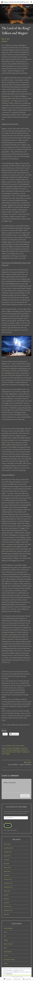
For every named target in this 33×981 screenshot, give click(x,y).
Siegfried (18, 752)
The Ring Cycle (25, 752)
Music (5, 947)
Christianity (8, 748)
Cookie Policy (9, 973)
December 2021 (8, 883)
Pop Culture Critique (9, 959)
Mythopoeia (18, 750)
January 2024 (7, 867)
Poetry (5, 955)
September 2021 (8, 887)
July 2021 (6, 895)
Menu (27, 6)
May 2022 (6, 875)
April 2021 (6, 902)
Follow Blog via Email (16, 807)
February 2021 (7, 906)
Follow (8, 825)
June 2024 (6, 859)
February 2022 (8, 879)
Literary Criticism (15, 745)
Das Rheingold (15, 748)
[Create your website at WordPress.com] (16, 2)
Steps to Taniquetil (9, 7)
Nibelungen (5, 752)
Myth (7, 750)
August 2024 (7, 855)
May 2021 (6, 898)
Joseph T (5, 41)
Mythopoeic (25, 750)
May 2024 (6, 863)
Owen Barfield (7, 951)
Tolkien (22, 745)
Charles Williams (8, 928)
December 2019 (8, 910)
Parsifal (14, 752)
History (22, 748)
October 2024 (7, 852)
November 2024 (8, 848)
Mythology (11, 750)
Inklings (9, 745)
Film (5, 936)
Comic (5, 932)
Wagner (8, 753)
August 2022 (7, 871)
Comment (25, 795)
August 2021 (7, 891)
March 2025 (7, 844)
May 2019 (6, 914)
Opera (9, 752)
